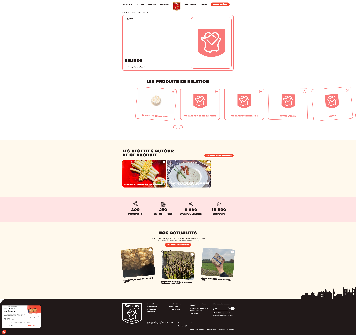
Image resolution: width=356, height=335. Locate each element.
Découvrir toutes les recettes (219, 155)
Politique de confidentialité (197, 329)
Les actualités (173, 307)
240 (163, 210)
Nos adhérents (152, 304)
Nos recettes (152, 307)
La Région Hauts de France (199, 308)
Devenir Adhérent (220, 4)
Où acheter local (196, 311)
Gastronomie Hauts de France (198, 305)
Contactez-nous (174, 309)
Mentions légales (211, 329)
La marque (151, 312)
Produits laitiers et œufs (134, 67)
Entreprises (163, 214)
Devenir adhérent (175, 304)
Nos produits (151, 309)
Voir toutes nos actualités (178, 245)
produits (135, 214)
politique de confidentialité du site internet (223, 315)
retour (130, 18)
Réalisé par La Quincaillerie (226, 329)
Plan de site (194, 313)
